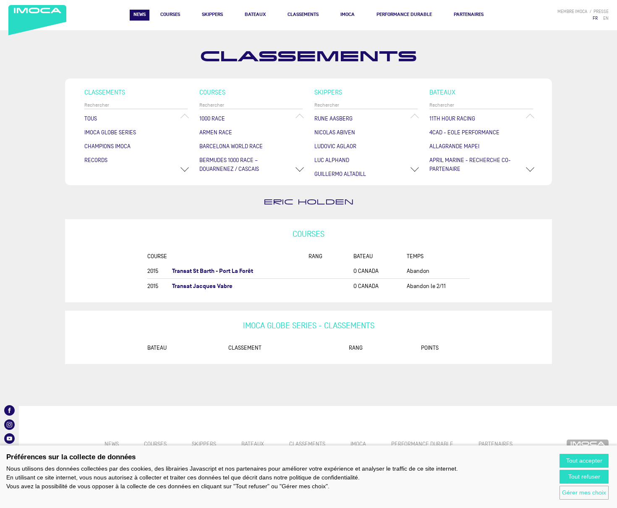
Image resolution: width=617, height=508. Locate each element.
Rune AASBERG (333, 118)
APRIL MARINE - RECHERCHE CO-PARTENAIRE (470, 164)
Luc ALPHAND (331, 160)
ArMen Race (215, 132)
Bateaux (255, 14)
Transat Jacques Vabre (202, 286)
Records (95, 160)
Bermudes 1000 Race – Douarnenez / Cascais (229, 164)
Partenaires (469, 14)
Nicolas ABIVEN (334, 132)
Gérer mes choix (584, 492)
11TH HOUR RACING (452, 118)
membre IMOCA (572, 11)
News (139, 14)
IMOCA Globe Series (110, 132)
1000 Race (212, 118)
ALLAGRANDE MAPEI (454, 146)
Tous (90, 118)
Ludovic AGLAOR (335, 146)
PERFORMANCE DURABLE (404, 14)
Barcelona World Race (231, 146)
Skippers (212, 14)
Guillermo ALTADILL (340, 174)
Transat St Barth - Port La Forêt (212, 271)
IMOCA (347, 14)
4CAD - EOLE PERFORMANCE (464, 132)
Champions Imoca (107, 146)
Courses (170, 14)
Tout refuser (584, 476)
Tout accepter (584, 460)
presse (601, 11)
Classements (303, 14)
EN (606, 18)
